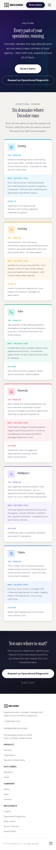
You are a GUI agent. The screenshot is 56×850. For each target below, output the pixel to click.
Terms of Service (11, 826)
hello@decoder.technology (15, 728)
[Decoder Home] (13, 5)
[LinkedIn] (50, 843)
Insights (7, 811)
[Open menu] (49, 5)
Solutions (8, 772)
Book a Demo (35, 5)
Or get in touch (28, 682)
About (6, 789)
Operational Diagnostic (14, 816)
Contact (8, 799)
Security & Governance (14, 760)
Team (6, 794)
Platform (8, 750)
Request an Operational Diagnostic (28, 80)
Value (6, 777)
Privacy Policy (10, 831)
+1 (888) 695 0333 (12, 721)
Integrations (9, 755)
